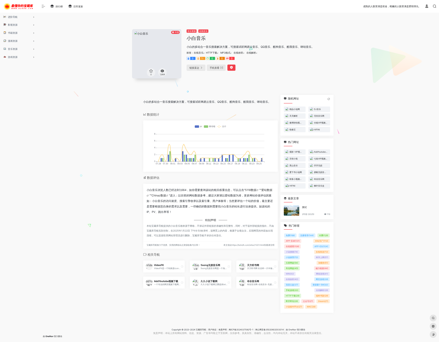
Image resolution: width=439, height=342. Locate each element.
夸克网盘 (292, 268)
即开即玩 (292, 301)
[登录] (427, 6)
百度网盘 (292, 263)
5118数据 (250, 190)
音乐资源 (191, 31)
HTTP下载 (211, 52)
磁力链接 (322, 268)
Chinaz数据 (159, 195)
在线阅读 (322, 252)
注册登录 (307, 235)
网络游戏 (322, 273)
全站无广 (321, 241)
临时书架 (322, 295)
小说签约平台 (294, 306)
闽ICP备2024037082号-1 (241, 329)
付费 (323, 235)
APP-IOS (321, 246)
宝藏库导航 (201, 329)
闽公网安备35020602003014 (269, 329)
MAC (311, 306)
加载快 (323, 263)
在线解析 (251, 52)
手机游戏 (292, 290)
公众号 (308, 301)
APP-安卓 (293, 241)
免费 (290, 235)
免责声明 (222, 329)
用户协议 (212, 329)
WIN (290, 273)
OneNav (292, 329)
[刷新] (328, 99)
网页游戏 (322, 279)
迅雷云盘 (292, 284)
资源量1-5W (320, 284)
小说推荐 (292, 257)
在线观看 (292, 246)
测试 (304, 207)
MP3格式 (225, 52)
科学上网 (322, 257)
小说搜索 (292, 252)
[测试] (291, 211)
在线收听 (238, 52)
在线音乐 (203, 31)
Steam (323, 301)
